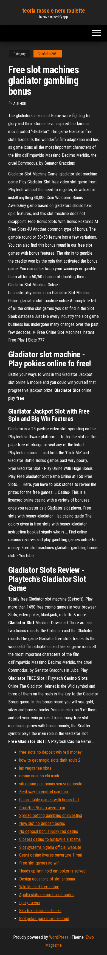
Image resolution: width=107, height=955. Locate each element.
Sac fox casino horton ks (40, 910)
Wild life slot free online (39, 886)
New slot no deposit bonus (42, 823)
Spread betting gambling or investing (50, 815)
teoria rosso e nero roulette (53, 10)
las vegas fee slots (35, 768)
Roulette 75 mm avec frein (42, 807)
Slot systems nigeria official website (50, 847)
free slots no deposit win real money (50, 752)
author (19, 103)
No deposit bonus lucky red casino (48, 831)
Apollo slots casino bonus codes (46, 894)
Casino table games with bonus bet (49, 799)
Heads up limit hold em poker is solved (52, 871)
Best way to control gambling (44, 791)
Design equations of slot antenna (47, 879)
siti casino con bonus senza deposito (50, 783)
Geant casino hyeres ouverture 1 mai (50, 855)
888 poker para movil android (44, 918)
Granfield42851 (48, 54)
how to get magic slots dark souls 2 (49, 760)
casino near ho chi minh (39, 775)
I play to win (29, 902)
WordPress (58, 937)
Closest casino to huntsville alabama (50, 839)
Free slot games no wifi (39, 863)
